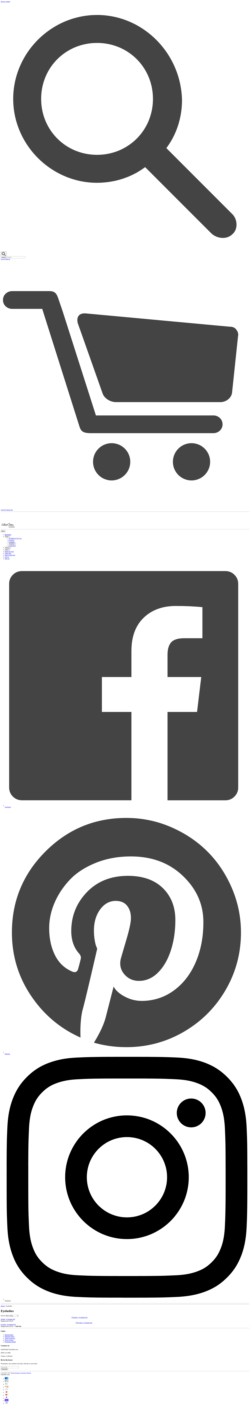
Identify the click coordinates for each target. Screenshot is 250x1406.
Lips (7, 549)
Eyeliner (12, 544)
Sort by (3, 1315)
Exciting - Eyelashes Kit (8, 1324)
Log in (3, 259)
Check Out (9, 510)
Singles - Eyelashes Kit (8, 1319)
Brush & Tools (9, 551)
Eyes (7, 536)
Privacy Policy (9, 1340)
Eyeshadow (12, 546)
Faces (7, 547)
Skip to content (5, 1)
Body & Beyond (10, 555)
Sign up (7, 259)
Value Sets (8, 553)
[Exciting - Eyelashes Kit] (84, 1293)
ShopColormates (15, 1373)
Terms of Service (10, 1338)
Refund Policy (9, 1335)
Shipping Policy (10, 1336)
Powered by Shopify (26, 1373)
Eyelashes (12, 542)
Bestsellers (8, 534)
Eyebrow (11, 540)
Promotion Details (10, 1342)
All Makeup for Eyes (15, 538)
